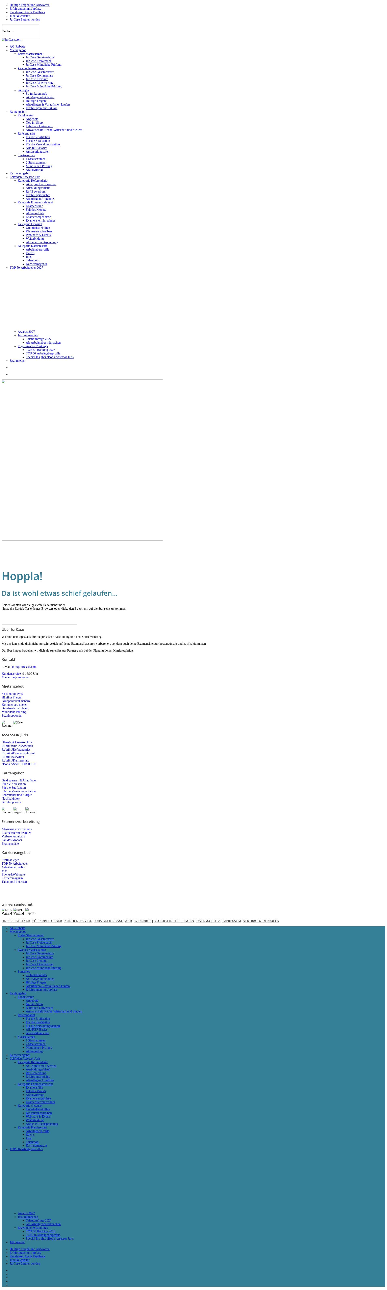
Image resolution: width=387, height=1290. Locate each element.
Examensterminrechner (16, 832)
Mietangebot (18, 931)
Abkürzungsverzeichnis (17, 829)
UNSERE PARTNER (16, 921)
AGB (128, 921)
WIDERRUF (142, 921)
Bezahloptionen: (12, 802)
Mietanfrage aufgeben (15, 677)
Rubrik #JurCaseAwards (17, 746)
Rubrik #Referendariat (16, 749)
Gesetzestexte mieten (15, 708)
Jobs (4, 870)
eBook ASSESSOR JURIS (19, 764)
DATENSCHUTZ (208, 921)
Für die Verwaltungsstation (19, 791)
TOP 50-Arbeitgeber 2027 (26, 1149)
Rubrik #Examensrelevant (18, 753)
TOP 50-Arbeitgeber (15, 863)
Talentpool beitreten (14, 881)
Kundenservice (11, 673)
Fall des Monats (12, 840)
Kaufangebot (18, 993)
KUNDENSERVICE (78, 921)
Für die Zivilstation (14, 784)
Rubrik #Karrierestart (15, 760)
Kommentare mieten (14, 704)
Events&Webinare (13, 874)
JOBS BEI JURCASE (108, 921)
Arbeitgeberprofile (13, 867)
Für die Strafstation (14, 787)
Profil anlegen (10, 860)
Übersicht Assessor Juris (17, 742)
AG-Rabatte (17, 928)
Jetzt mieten (17, 1242)
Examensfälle (10, 843)
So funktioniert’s (12, 693)
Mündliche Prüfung (14, 712)
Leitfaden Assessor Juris (25, 1058)
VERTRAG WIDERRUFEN (261, 921)
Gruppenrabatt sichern (16, 701)
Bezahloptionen (12, 715)
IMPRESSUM (231, 921)
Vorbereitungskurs (13, 836)
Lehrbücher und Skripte (17, 795)
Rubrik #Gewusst (13, 756)
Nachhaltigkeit (11, 798)
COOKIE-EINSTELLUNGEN (174, 921)
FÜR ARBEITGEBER (47, 921)
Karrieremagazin (12, 878)
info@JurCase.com (24, 666)
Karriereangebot (20, 1055)
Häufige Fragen (12, 697)
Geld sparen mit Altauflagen (19, 780)
